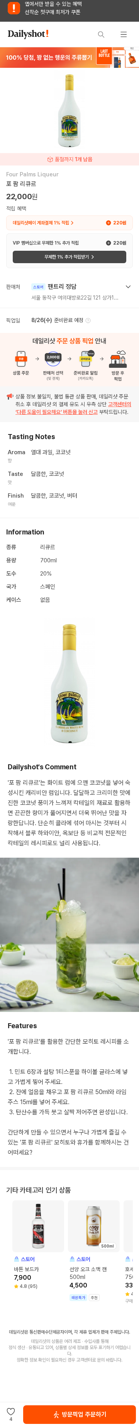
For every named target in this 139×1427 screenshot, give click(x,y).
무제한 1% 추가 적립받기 (66, 257)
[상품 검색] (101, 34)
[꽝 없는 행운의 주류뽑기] (69, 57)
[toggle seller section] (128, 286)
